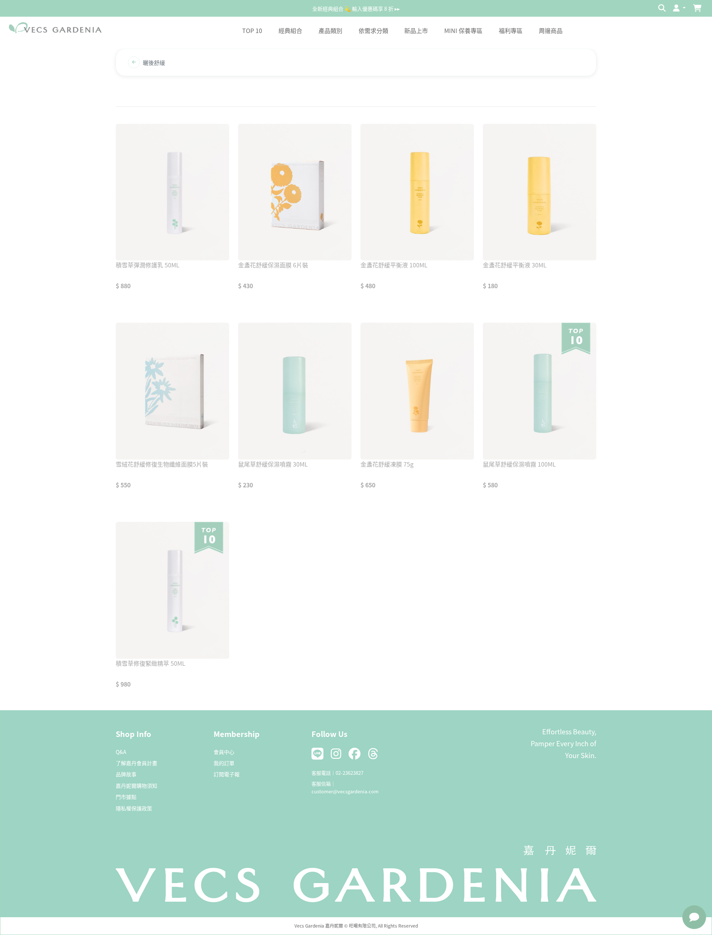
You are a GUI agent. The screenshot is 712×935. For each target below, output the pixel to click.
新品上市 (416, 30)
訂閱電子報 (227, 774)
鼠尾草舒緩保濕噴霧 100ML (519, 464)
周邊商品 (551, 30)
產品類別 (330, 30)
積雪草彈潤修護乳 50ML (147, 264)
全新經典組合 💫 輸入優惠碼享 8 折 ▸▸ (356, 8)
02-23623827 (349, 772)
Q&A (121, 751)
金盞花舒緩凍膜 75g (386, 464)
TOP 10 (252, 30)
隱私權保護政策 (134, 808)
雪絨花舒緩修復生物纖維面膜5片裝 (162, 464)
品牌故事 (126, 774)
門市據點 (126, 796)
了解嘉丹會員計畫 (136, 763)
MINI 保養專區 (463, 30)
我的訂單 (224, 763)
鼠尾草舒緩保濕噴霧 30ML (273, 464)
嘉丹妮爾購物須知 (136, 785)
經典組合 (290, 30)
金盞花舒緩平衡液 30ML (515, 264)
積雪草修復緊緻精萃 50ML (150, 663)
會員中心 (224, 751)
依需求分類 (373, 30)
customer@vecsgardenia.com (345, 791)
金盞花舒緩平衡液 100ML (394, 264)
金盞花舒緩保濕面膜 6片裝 (273, 264)
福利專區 (511, 30)
